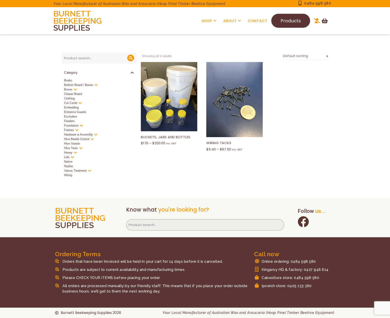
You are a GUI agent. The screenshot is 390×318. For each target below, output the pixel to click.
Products (291, 21)
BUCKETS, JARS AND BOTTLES (165, 137)
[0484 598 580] (300, 3)
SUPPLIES (71, 27)
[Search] (130, 58)
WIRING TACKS (218, 143)
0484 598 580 (317, 3)
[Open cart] (324, 20)
